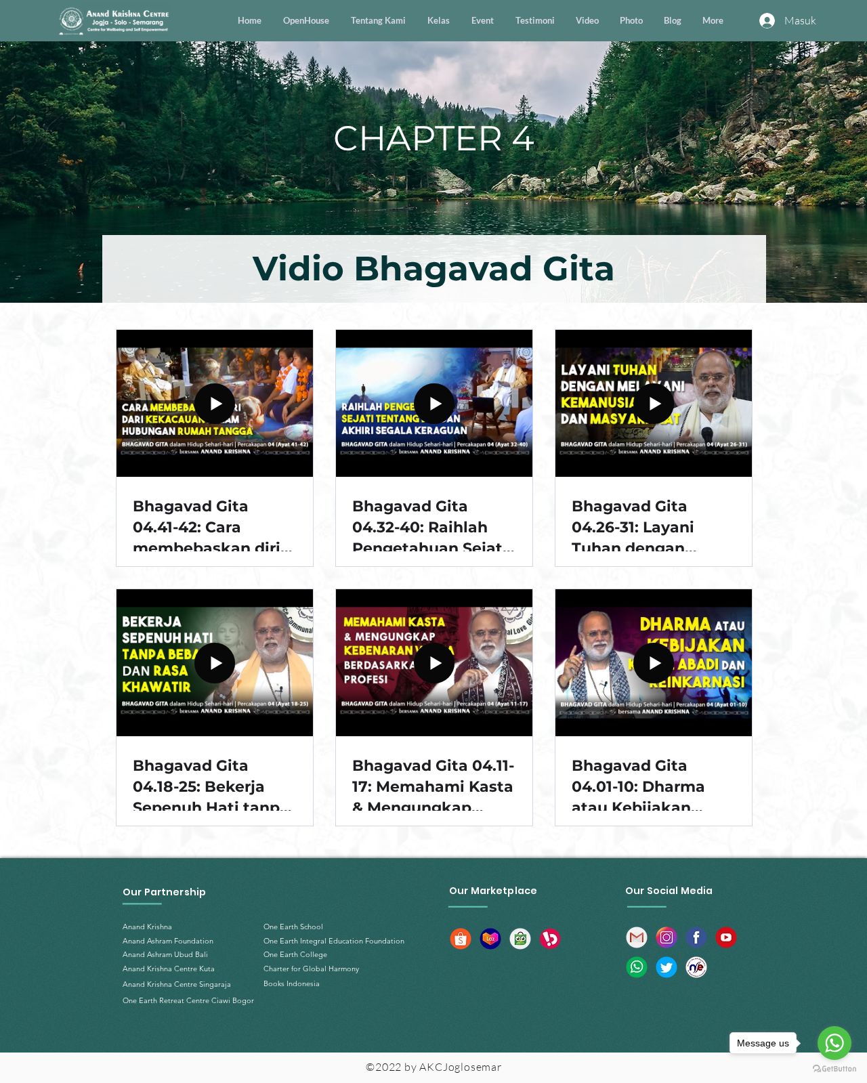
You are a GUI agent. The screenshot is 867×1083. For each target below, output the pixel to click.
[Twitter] (666, 967)
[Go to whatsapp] (834, 1043)
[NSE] (696, 967)
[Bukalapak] (550, 938)
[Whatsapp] (636, 967)
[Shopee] (460, 938)
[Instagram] (666, 937)
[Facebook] (696, 937)
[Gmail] (636, 937)
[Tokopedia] (520, 938)
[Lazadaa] (490, 938)
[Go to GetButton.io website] (834, 1069)
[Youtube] (726, 937)
